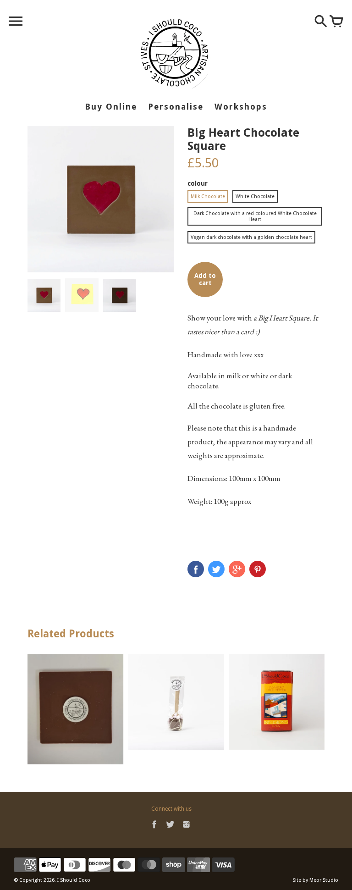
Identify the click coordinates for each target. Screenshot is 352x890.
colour (197, 183)
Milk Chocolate (208, 196)
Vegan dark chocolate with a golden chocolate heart (251, 237)
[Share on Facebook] (195, 569)
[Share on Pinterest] (257, 569)
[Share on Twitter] (216, 569)
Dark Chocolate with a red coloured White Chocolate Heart (255, 216)
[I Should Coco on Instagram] (186, 829)
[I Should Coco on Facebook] (154, 829)
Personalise (176, 106)
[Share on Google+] (237, 569)
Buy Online (111, 106)
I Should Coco (73, 880)
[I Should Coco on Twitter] (170, 829)
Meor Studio (323, 880)
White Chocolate (255, 196)
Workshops (240, 106)
